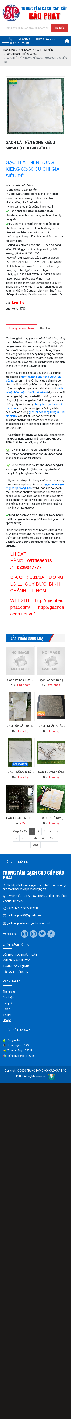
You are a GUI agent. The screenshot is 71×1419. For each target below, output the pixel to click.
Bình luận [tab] (45, 328)
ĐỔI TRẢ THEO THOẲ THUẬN (20, 954)
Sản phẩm (9, 1003)
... (29, 838)
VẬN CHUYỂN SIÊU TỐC (16, 960)
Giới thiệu (8, 997)
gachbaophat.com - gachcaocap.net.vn (29, 923)
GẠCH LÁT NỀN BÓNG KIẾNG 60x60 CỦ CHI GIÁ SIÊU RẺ (32, 169)
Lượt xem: (12, 308)
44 (35, 838)
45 (43, 838)
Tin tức (7, 1014)
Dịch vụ (7, 1009)
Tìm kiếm (60, 28)
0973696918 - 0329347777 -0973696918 (32, 41)
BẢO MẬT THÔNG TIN (15, 972)
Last (35, 844)
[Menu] (5, 41)
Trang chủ (9, 991)
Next (52, 838)
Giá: (8, 302)
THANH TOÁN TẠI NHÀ (16, 966)
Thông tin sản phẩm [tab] (21, 328)
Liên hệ (7, 1020)
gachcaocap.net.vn (40, 210)
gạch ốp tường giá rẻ (21, 488)
